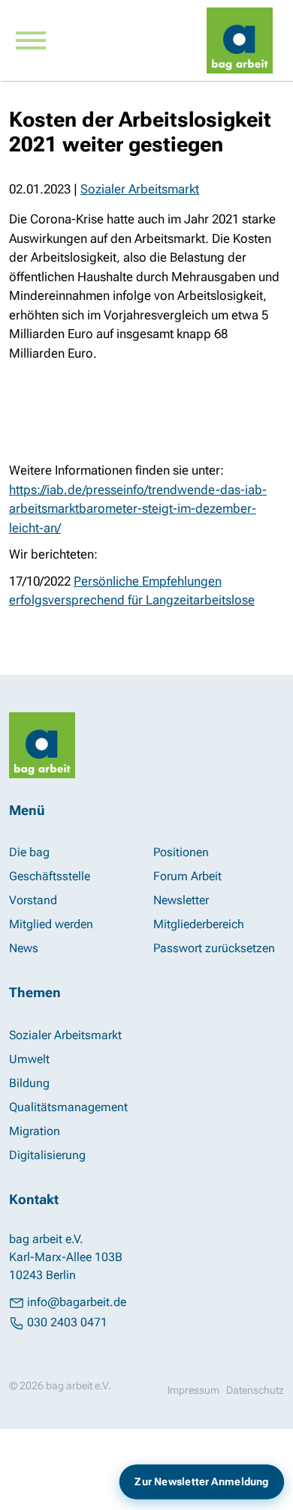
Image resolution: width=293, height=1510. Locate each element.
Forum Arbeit (187, 876)
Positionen (181, 852)
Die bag (29, 852)
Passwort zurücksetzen (214, 948)
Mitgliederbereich (198, 924)
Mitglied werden (51, 924)
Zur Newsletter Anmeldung (201, 1481)
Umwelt (29, 1059)
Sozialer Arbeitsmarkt (139, 188)
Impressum (193, 1390)
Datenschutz (255, 1390)
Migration (34, 1131)
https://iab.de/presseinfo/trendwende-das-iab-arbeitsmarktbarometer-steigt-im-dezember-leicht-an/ (138, 508)
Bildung (29, 1083)
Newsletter (181, 900)
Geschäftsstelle (49, 876)
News (23, 948)
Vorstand (33, 900)
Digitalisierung (47, 1155)
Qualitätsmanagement (68, 1107)
